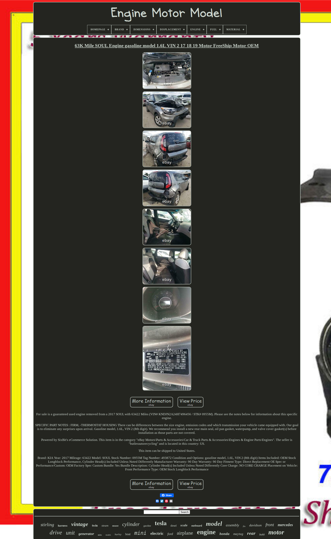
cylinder (131, 524)
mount (115, 525)
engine (206, 532)
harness (62, 525)
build (262, 534)
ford (170, 534)
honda (224, 534)
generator (86, 534)
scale (184, 525)
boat (127, 534)
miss (100, 535)
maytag (238, 534)
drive (56, 532)
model (214, 523)
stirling (47, 524)
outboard (196, 525)
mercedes (285, 525)
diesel (173, 525)
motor (276, 532)
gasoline (147, 525)
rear (251, 533)
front (269, 524)
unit (70, 532)
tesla (161, 522)
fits (244, 526)
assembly (232, 525)
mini (140, 533)
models (108, 535)
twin (95, 525)
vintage (79, 524)
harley (118, 534)
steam (105, 525)
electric (157, 533)
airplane (185, 533)
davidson (255, 525)
